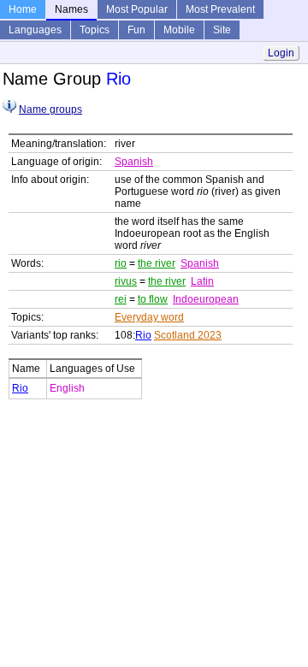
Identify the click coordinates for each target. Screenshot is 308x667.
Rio (143, 335)
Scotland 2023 (188, 335)
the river (156, 263)
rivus (126, 281)
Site (222, 30)
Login (281, 53)
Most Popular (137, 9)
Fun (136, 30)
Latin (202, 281)
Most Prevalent (220, 9)
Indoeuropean (206, 299)
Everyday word (149, 317)
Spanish (134, 162)
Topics (95, 30)
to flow (153, 299)
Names (71, 9)
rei (121, 299)
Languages (35, 30)
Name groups (50, 109)
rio (121, 263)
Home (23, 9)
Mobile (179, 30)
